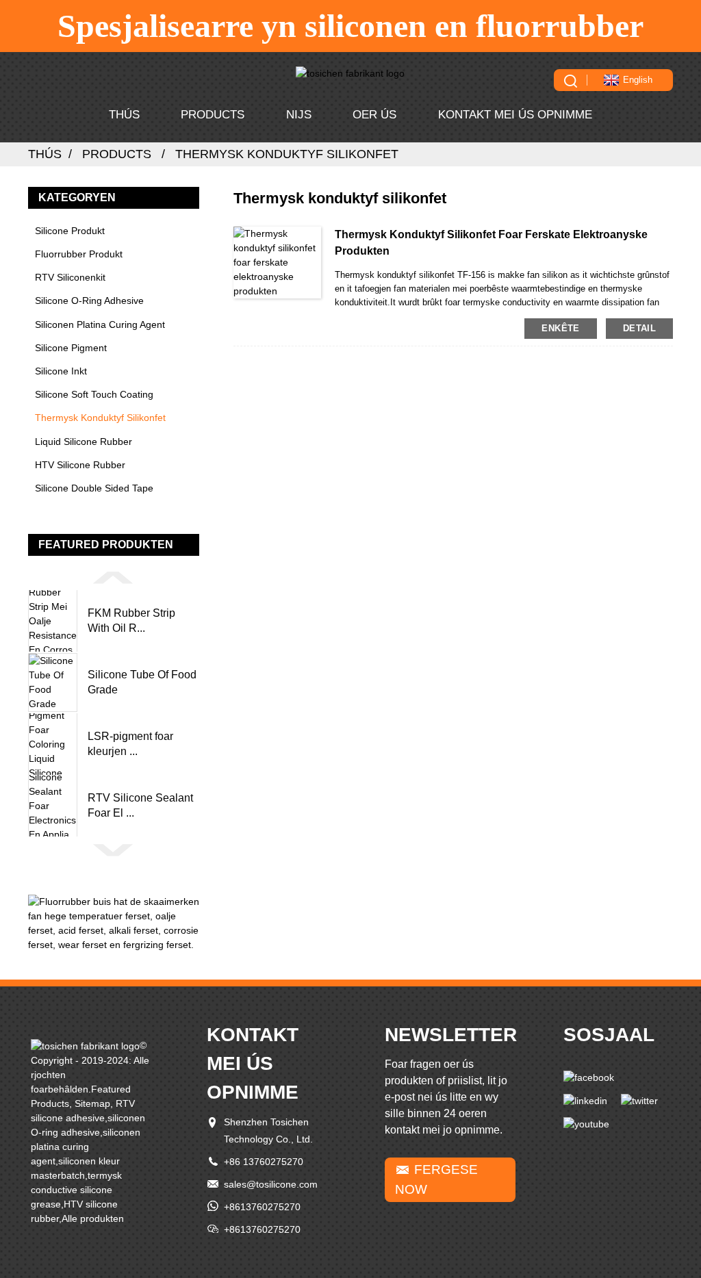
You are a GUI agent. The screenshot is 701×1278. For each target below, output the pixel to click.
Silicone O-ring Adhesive (89, 300)
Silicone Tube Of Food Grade (142, 682)
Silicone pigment (71, 347)
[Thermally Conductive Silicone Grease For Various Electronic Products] (277, 261)
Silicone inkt (61, 371)
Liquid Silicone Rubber (83, 441)
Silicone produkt (70, 230)
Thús (124, 114)
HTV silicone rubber (80, 464)
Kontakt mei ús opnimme (515, 114)
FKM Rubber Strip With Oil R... (131, 620)
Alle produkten (93, 1218)
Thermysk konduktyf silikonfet (286, 154)
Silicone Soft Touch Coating (94, 394)
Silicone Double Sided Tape (94, 488)
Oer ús (374, 114)
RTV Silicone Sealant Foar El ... (140, 805)
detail (639, 328)
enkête (560, 328)
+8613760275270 (262, 1206)
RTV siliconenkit (70, 277)
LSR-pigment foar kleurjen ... (130, 743)
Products (212, 114)
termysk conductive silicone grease (76, 1190)
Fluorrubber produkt (79, 253)
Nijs (298, 114)
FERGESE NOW (436, 1179)
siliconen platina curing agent (100, 324)
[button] (113, 577)
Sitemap (92, 1103)
